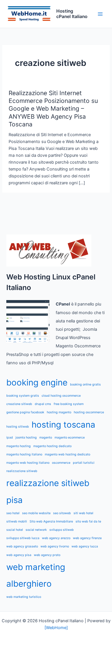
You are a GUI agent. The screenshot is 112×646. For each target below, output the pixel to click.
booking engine (36, 382)
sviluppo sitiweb (61, 530)
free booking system (69, 404)
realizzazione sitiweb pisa (47, 491)
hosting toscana (63, 425)
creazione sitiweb (19, 404)
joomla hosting (26, 437)
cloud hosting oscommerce (61, 396)
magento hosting (18, 446)
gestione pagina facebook (25, 412)
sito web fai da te (88, 521)
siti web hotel (83, 513)
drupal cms (43, 404)
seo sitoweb (62, 513)
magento (45, 437)
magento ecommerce (70, 437)
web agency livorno (54, 546)
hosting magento (59, 412)
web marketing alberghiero (35, 575)
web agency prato (47, 555)
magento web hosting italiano (27, 463)
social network (36, 530)
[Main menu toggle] (100, 14)
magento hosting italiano (24, 454)
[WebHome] (56, 627)
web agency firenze (87, 538)
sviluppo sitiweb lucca (22, 538)
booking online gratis (85, 384)
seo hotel (13, 513)
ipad (9, 437)
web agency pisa (18, 555)
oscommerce (61, 463)
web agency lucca (85, 546)
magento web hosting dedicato (67, 454)
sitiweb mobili (16, 521)
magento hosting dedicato (52, 446)
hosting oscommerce (89, 412)
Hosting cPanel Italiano (71, 13)
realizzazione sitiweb (21, 471)
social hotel (14, 530)
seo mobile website (36, 513)
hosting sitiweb (17, 426)
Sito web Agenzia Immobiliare (51, 521)
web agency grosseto (22, 546)
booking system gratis (22, 396)
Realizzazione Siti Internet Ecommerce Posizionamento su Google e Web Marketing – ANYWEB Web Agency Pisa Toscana (53, 108)
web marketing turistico (23, 597)
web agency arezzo (56, 538)
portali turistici (83, 463)
